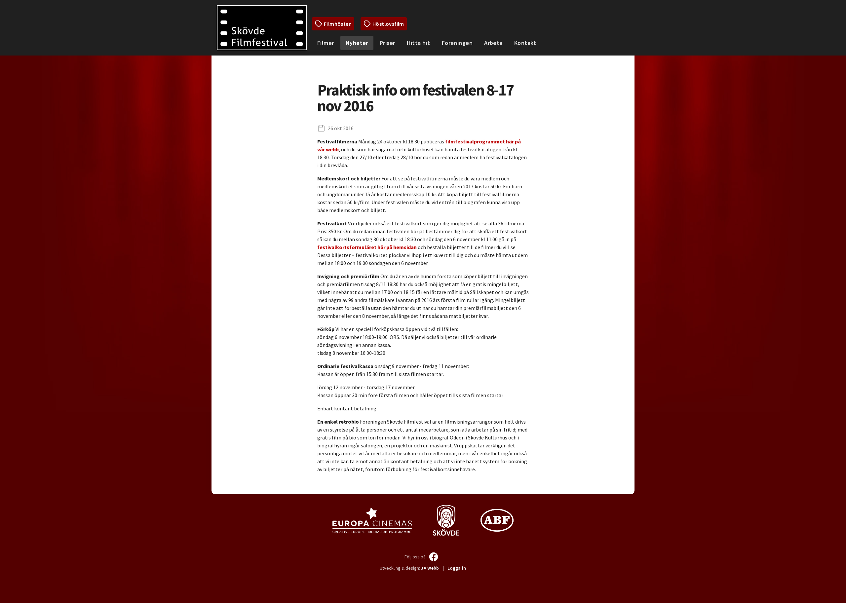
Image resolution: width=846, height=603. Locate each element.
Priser (387, 43)
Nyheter (357, 43)
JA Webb (430, 568)
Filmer (325, 43)
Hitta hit (418, 43)
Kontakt (525, 43)
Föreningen (457, 43)
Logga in (456, 568)
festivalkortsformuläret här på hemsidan (367, 247)
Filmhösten (338, 23)
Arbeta (493, 43)
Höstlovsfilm (388, 23)
